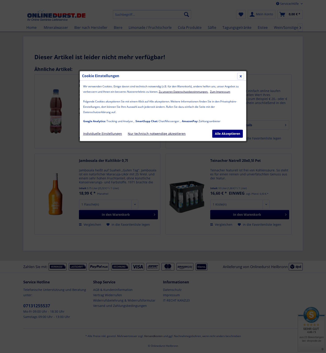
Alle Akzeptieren (227, 133)
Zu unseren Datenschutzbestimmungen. (183, 92)
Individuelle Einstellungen (102, 133)
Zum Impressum (220, 92)
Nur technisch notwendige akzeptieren (157, 133)
